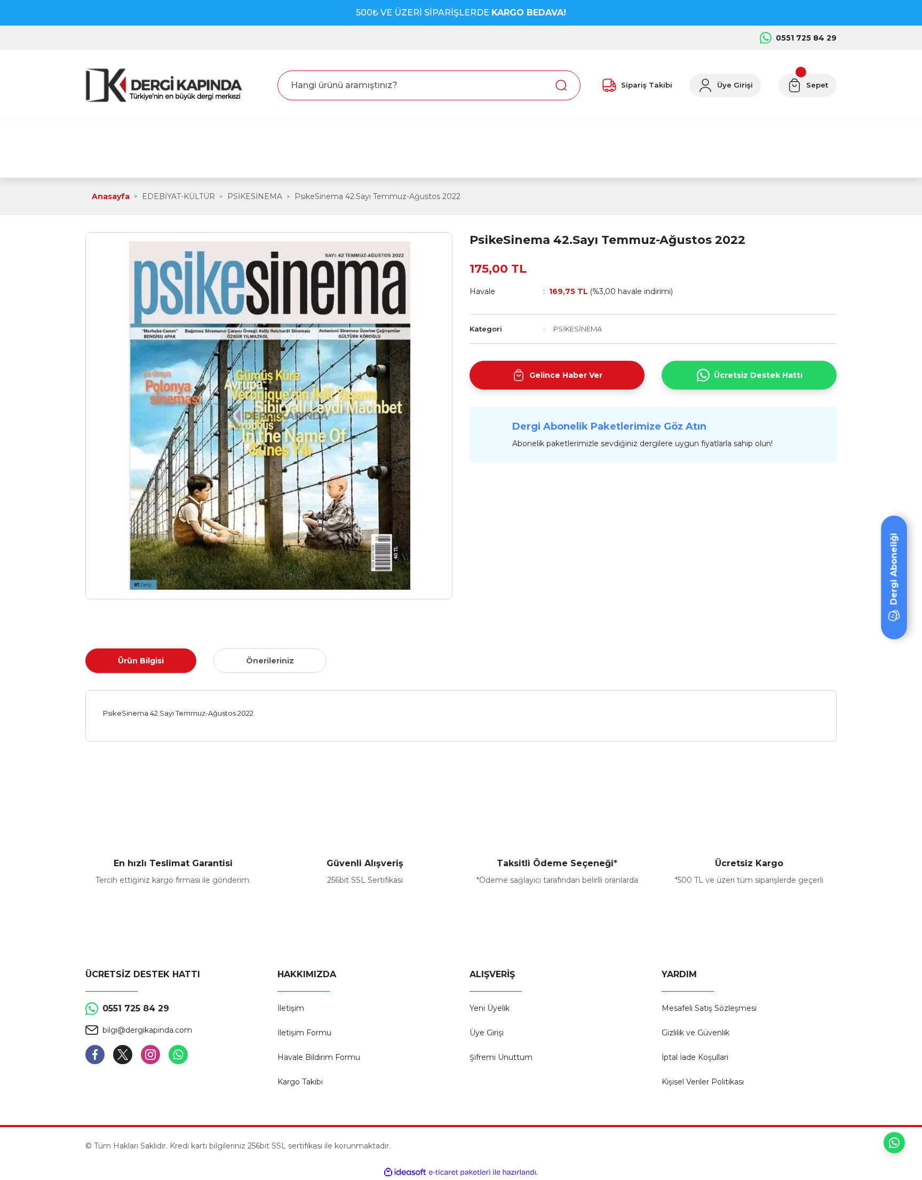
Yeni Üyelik (490, 1008)
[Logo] (163, 85)
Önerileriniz (270, 661)
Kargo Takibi (300, 1082)
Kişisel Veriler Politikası (703, 1082)
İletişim (290, 1008)
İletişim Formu (304, 1033)
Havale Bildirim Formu (318, 1057)
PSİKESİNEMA (577, 328)
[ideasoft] (405, 1172)
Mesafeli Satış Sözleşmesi (709, 1008)
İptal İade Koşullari (695, 1057)
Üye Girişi (487, 1033)
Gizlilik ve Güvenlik (695, 1033)
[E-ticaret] (459, 1172)
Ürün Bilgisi (141, 661)
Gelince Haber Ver (565, 375)
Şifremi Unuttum (501, 1057)
